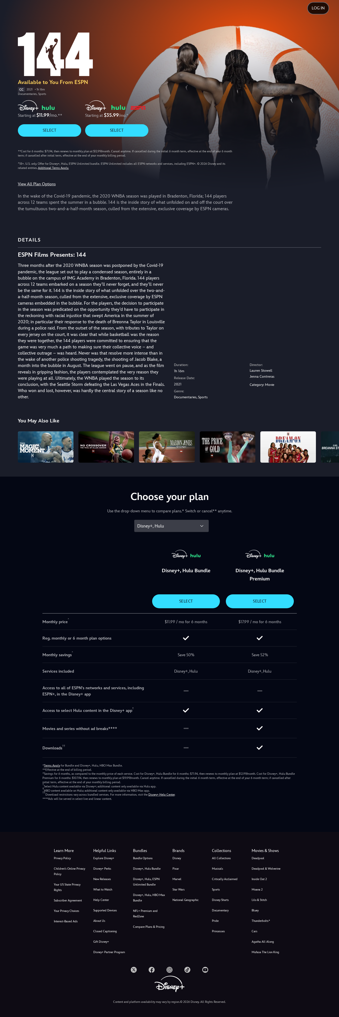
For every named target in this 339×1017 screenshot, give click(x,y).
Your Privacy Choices (66, 911)
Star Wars (178, 889)
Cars (254, 931)
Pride (215, 921)
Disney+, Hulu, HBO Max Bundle (149, 897)
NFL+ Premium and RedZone (145, 913)
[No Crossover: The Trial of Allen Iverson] (106, 447)
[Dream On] (288, 447)
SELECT (49, 130)
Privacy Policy (62, 858)
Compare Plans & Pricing (149, 927)
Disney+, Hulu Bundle (147, 868)
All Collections (221, 858)
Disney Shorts (220, 900)
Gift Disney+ (101, 941)
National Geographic (185, 900)
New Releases (102, 879)
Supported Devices (105, 910)
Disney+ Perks (102, 868)
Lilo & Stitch (259, 900)
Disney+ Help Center (161, 794)
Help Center (101, 900)
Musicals (217, 868)
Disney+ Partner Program (109, 952)
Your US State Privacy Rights (67, 887)
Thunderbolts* (261, 921)
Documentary (220, 910)
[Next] (329, 446)
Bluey (255, 910)
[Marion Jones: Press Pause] (167, 447)
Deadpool (258, 858)
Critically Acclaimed (224, 879)
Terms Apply (52, 765)
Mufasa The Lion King (265, 952)
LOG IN (318, 8)
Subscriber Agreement (68, 900)
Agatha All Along (263, 941)
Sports (216, 889)
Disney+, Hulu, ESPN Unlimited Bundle (146, 881)
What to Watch (102, 889)
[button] (110, 850)
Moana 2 (257, 889)
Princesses (218, 931)
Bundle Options (143, 858)
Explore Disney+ (103, 858)
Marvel (176, 879)
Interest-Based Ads (66, 921)
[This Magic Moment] (45, 447)
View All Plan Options (37, 184)
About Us (99, 921)
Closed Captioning (105, 931)
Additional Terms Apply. (53, 168)
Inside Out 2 (259, 879)
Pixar (175, 868)
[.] (134, 970)
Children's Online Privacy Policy (69, 871)
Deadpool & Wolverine (266, 868)
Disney (176, 858)
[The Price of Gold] (227, 447)
